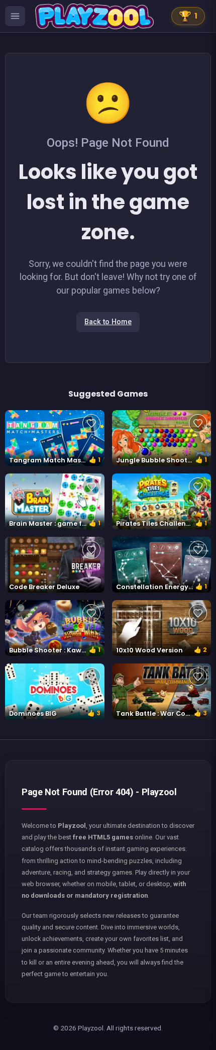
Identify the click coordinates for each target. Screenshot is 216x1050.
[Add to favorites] (91, 423)
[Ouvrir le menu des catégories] (15, 16)
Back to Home (108, 322)
